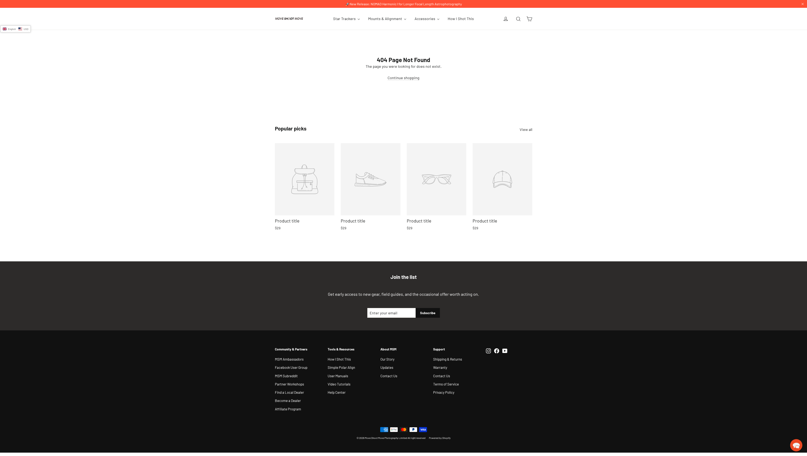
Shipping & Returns (447, 359)
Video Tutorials (339, 384)
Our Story (387, 359)
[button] (15, 29)
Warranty (440, 367)
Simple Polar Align (341, 367)
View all (526, 129)
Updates (386, 367)
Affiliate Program (288, 409)
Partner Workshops (289, 384)
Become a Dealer (288, 400)
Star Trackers (345, 18)
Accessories (425, 18)
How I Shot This (461, 18)
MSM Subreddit (286, 376)
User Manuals (338, 376)
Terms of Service (446, 384)
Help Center (337, 392)
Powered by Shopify (440, 437)
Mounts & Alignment (385, 18)
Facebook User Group (291, 367)
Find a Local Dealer (289, 392)
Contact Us (388, 376)
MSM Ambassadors (289, 359)
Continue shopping (403, 77)
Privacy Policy (443, 392)
